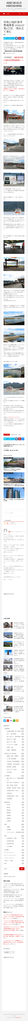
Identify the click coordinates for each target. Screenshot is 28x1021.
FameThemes (18, 1017)
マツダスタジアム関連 (12, 744)
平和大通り (9, 772)
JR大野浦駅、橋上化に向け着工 (11, 450)
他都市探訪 (7, 802)
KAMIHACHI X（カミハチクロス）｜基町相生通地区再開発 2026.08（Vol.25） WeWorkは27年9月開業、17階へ (14, 891)
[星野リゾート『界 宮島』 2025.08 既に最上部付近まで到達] (14, 492)
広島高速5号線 (10, 843)
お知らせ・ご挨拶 (8, 860)
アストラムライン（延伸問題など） (15, 832)
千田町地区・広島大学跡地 (13, 764)
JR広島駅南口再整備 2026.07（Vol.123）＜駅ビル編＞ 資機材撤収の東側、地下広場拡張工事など (14, 669)
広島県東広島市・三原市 (12, 796)
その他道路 (9, 846)
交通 (5, 824)
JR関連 (8, 827)
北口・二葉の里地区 (11, 733)
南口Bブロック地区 (11, 739)
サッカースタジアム (9, 852)
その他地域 (7, 775)
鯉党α (5, 34)
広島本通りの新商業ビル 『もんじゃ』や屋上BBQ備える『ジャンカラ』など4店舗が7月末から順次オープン (14, 626)
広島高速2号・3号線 (11, 838)
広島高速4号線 (10, 841)
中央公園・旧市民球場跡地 (13, 761)
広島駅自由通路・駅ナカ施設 (13, 731)
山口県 (8, 804)
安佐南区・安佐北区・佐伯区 (13, 788)
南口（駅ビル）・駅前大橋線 (13, 736)
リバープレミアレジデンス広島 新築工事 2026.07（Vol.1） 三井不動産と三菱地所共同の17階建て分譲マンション (14, 906)
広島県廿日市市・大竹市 (16, 434)
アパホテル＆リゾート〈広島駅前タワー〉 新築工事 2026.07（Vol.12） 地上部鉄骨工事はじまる (14, 679)
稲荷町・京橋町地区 (11, 750)
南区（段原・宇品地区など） (13, 782)
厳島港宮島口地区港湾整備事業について (13, 60)
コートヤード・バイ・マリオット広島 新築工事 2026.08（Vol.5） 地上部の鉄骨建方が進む (14, 700)
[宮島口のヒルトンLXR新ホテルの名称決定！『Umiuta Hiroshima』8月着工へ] (14, 462)
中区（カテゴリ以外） (12, 769)
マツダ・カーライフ (9, 858)
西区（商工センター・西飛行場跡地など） (15, 779)
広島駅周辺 (7, 728)
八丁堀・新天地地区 (11, 758)
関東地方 (9, 812)
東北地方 (9, 810)
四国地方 (9, 818)
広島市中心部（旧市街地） (10, 753)
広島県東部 (9, 798)
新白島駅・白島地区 (11, 766)
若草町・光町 (10, 747)
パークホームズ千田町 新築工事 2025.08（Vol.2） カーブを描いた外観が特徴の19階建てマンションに (14, 885)
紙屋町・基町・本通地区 (12, 756)
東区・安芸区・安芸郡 (12, 785)
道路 (5, 835)
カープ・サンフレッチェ (10, 855)
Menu (7, 14)
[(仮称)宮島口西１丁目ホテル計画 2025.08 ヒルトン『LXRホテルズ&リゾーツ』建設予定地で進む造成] (14, 477)
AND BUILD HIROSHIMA (14, 4)
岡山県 (8, 807)
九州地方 (9, 821)
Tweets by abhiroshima (9, 876)
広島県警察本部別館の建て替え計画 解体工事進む (19, 660)
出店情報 (6, 850)
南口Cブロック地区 (11, 742)
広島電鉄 (9, 829)
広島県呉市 (9, 793)
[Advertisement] (15, 605)
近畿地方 (9, 815)
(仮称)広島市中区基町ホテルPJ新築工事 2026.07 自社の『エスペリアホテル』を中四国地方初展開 (14, 690)
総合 (5, 863)
